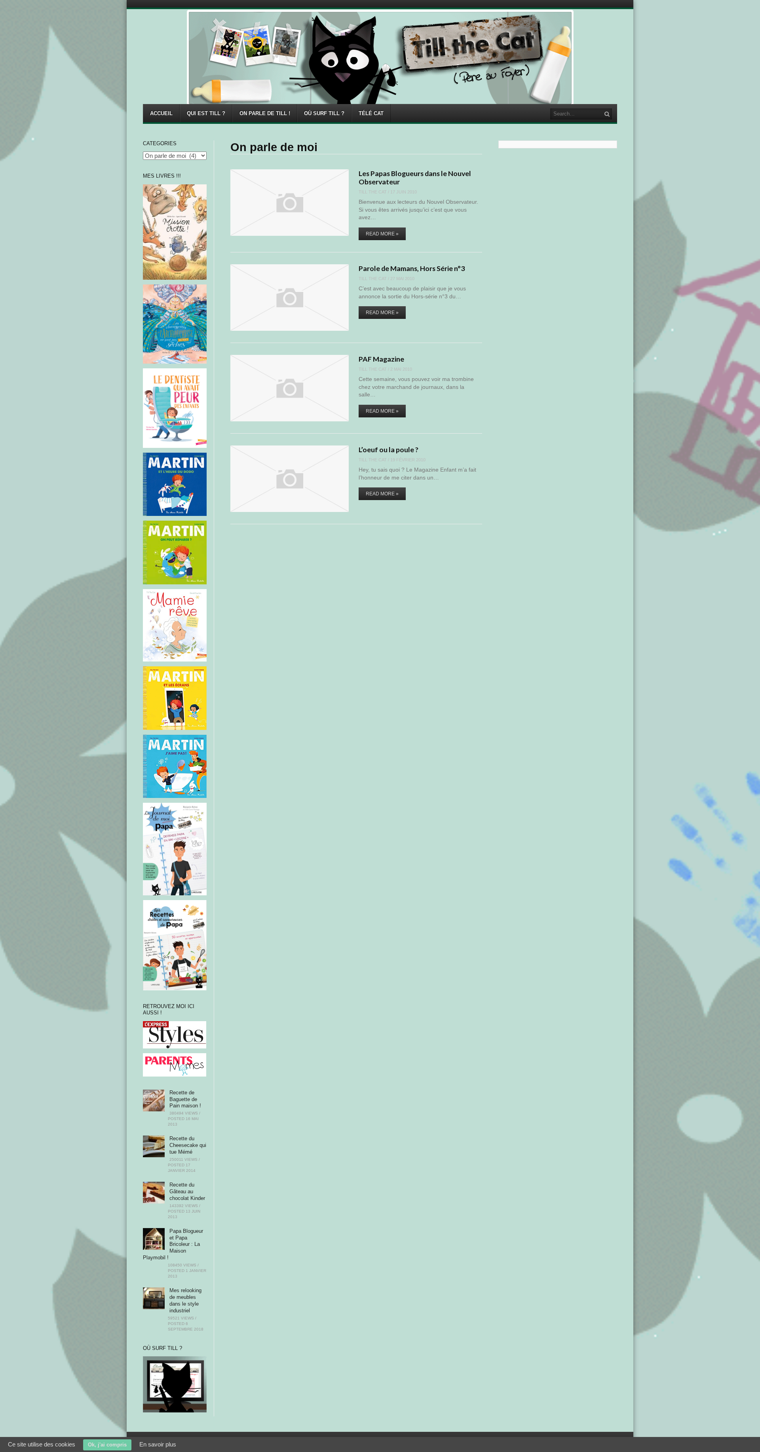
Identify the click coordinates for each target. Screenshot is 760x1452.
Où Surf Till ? (324, 113)
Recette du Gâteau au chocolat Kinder (187, 1191)
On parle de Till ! (264, 113)
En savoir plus (157, 1444)
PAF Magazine (381, 358)
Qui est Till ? (206, 113)
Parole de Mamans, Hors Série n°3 (412, 268)
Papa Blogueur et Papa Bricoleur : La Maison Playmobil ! (173, 1244)
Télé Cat (371, 113)
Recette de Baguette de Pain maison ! (185, 1099)
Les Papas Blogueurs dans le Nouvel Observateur (415, 177)
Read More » (382, 234)
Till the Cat (373, 192)
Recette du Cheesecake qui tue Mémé (187, 1145)
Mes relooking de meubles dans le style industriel (185, 1300)
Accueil (161, 113)
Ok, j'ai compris (107, 1445)
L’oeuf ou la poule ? (388, 449)
